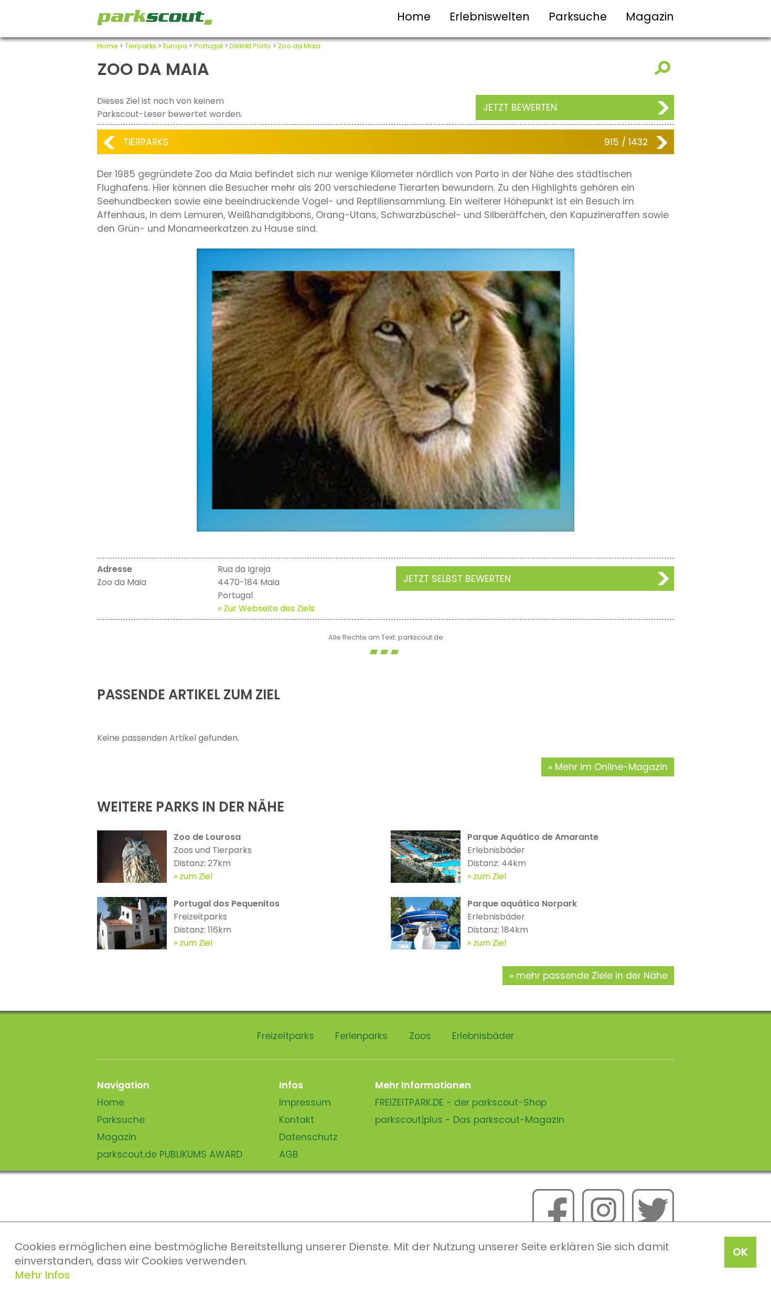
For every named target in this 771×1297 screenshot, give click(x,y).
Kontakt (296, 1120)
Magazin (650, 16)
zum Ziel (195, 876)
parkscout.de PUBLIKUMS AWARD (169, 1154)
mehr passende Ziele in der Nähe (592, 975)
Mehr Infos (42, 1275)
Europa (175, 45)
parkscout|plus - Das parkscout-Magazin (469, 1120)
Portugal (208, 45)
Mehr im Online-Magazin (611, 767)
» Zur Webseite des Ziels (266, 608)
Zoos (420, 1036)
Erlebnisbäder (483, 1036)
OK (740, 1252)
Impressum (305, 1102)
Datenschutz (308, 1137)
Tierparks (140, 45)
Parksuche (578, 16)
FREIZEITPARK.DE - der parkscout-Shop (461, 1102)
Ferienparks (361, 1036)
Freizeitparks (285, 1036)
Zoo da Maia (299, 45)
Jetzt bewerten (520, 107)
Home (414, 16)
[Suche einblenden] (664, 68)
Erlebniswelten (489, 16)
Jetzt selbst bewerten (457, 578)
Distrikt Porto (250, 45)
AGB (288, 1154)
